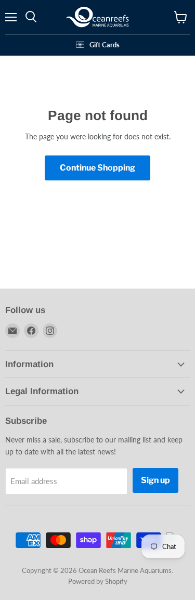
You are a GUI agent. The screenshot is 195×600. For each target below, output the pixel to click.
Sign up (155, 480)
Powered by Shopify (97, 581)
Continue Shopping (97, 168)
